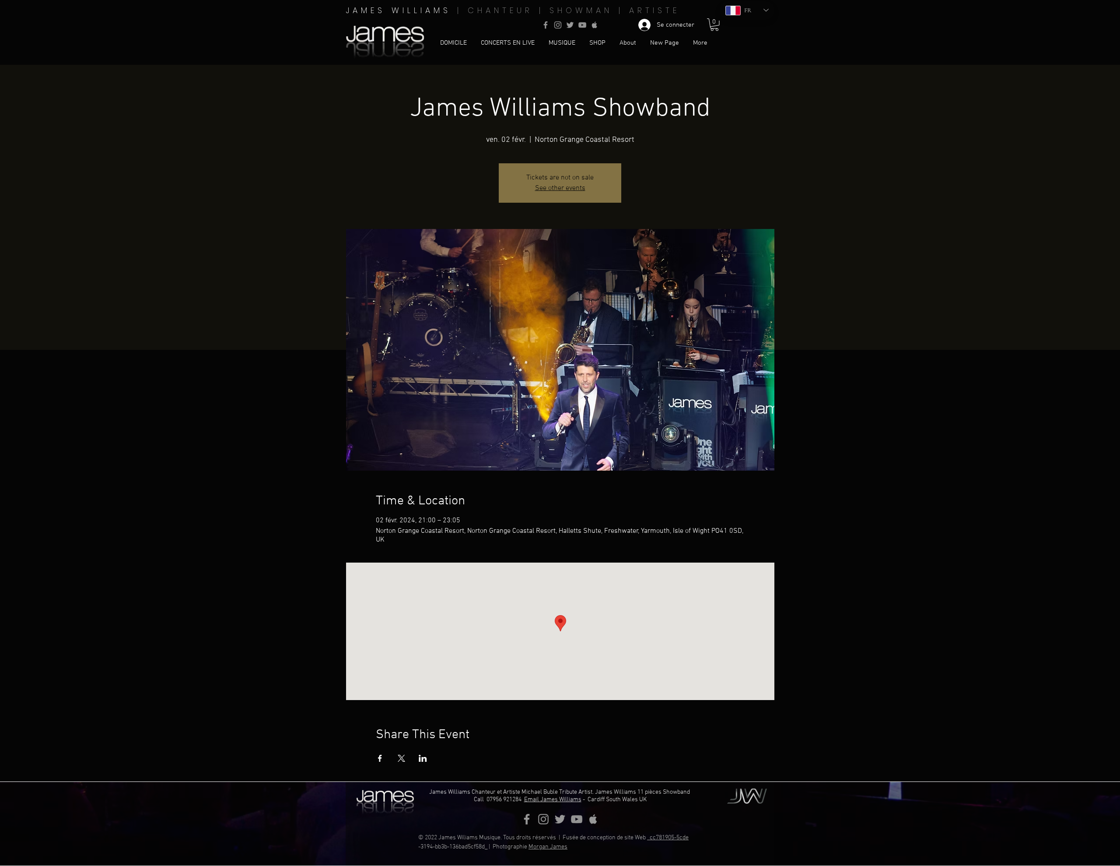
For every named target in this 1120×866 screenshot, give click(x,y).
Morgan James (547, 847)
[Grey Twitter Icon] (570, 25)
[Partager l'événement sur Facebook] (380, 758)
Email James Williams (552, 799)
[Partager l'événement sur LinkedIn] (423, 758)
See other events (560, 188)
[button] (714, 24)
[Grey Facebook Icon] (545, 25)
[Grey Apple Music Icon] (594, 25)
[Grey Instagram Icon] (558, 25)
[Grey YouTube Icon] (582, 25)
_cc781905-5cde (668, 837)
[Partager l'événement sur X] (401, 758)
